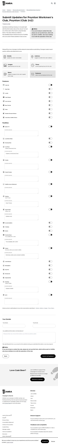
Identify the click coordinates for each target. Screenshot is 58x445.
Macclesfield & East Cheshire (33, 9)
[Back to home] (7, 3)
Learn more (10, 442)
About (32, 396)
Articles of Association (7, 424)
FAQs (25, 401)
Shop (3, 417)
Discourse (4, 433)
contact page (7, 403)
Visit (32, 398)
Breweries (33, 407)
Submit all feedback (48, 356)
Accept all (45, 441)
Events (32, 405)
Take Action (33, 403)
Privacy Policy (5, 420)
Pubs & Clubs (33, 400)
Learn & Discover (6, 415)
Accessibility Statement (8, 422)
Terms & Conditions (7, 431)
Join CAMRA (33, 393)
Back (5, 356)
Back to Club (6, 24)
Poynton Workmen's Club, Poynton (10, 11)
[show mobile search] (52, 3)
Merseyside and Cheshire (19, 9)
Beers (32, 410)
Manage (53, 441)
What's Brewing (6, 436)
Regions (9, 9)
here (43, 420)
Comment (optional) (8, 129)
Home (3, 9)
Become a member (37, 379)
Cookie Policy (5, 426)
